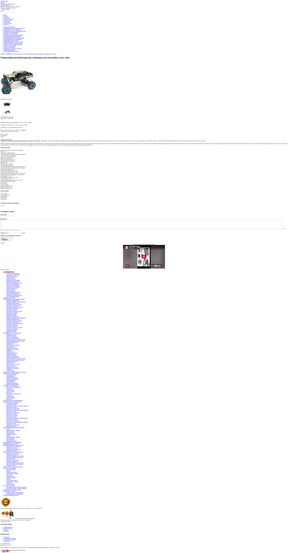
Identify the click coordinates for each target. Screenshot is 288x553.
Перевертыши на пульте (13, 349)
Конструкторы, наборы (12, 473)
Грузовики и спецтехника (13, 274)
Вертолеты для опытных (13, 408)
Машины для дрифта (12, 342)
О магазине (6, 537)
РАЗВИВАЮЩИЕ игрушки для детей (13, 445)
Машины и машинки (12, 377)
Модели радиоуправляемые (14, 387)
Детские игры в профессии (13, 446)
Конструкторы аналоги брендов (15, 457)
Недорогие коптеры (12, 434)
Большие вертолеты (12, 404)
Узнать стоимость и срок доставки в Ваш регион (13, 550)
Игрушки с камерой (12, 310)
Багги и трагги (10, 346)
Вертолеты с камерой (12, 403)
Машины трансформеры (13, 281)
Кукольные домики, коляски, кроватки (16, 487)
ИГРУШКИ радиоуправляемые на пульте (14, 299)
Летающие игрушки (12, 472)
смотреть (23, 130)
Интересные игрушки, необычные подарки (15, 372)
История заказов (8, 528)
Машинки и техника (12, 447)
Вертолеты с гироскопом (13, 412)
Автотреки (9, 474)
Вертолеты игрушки (12, 276)
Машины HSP (10, 343)
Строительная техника (12, 308)
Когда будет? (4, 135)
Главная (3, 54)
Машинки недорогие (12, 347)
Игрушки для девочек (12, 312)
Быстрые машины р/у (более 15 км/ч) (16, 339)
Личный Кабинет (8, 527)
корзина (3, 2)
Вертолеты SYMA (11, 411)
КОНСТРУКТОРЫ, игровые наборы (13, 452)
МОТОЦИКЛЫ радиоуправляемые (13, 442)
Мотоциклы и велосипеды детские (12, 489)
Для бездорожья (11, 351)
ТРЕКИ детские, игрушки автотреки (13, 466)
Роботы (8, 470)
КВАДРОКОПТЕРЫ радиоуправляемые (14, 427)
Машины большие (11, 335)
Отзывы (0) (9, 139)
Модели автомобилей (12, 337)
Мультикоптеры (11, 433)
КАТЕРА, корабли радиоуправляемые (13, 400)
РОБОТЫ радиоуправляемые (11, 373)
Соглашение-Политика (9, 539)
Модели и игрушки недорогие (14, 311)
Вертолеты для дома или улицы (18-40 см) (17, 406)
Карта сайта (7, 541)
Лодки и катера (10, 476)
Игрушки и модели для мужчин (15, 307)
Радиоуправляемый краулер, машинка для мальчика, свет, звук (40, 54)
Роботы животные (11, 278)
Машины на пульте (11, 315)
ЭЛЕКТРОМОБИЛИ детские (11, 495)
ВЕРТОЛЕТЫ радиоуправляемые (12, 401)
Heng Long (9, 392)
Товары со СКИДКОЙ (9, 297)
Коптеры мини (10, 431)
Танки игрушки (11, 277)
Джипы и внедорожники (13, 273)
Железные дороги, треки (13, 453)
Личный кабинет (5, 5)
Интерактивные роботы (13, 379)
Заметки (6, 529)
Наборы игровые (11, 458)
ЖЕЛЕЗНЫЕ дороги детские (11, 443)
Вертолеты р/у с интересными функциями (17, 410)
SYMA (8, 429)
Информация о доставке (10, 538)
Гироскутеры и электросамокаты (15, 492)
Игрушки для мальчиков (13, 284)
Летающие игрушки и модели (14, 283)
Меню (5, 14)
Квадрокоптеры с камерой (13, 280)
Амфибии (9, 350)
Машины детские (11, 469)
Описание (3, 139)
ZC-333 (11, 117)
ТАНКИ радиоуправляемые (11, 385)
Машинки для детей (12, 334)
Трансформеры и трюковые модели (16, 341)
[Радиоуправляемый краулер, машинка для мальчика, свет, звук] (19, 97)
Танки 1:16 (9, 388)
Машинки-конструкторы (13, 303)
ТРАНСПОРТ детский (9, 491)
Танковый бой (10, 389)
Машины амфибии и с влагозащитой (16, 301)
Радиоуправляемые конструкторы (15, 456)
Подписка (6, 531)
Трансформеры (10, 376)
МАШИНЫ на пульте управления (14, 54)
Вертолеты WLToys (12, 414)
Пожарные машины (12, 314)
